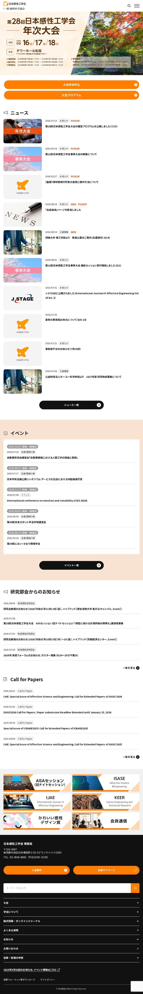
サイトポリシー (47, 979)
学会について (10, 911)
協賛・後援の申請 (13, 957)
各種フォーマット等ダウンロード (19, 979)
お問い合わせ (10, 948)
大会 (5, 902)
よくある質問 (10, 930)
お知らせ (8, 939)
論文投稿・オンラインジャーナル (21, 921)
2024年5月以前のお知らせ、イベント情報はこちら (30, 969)
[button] (137, 5)
